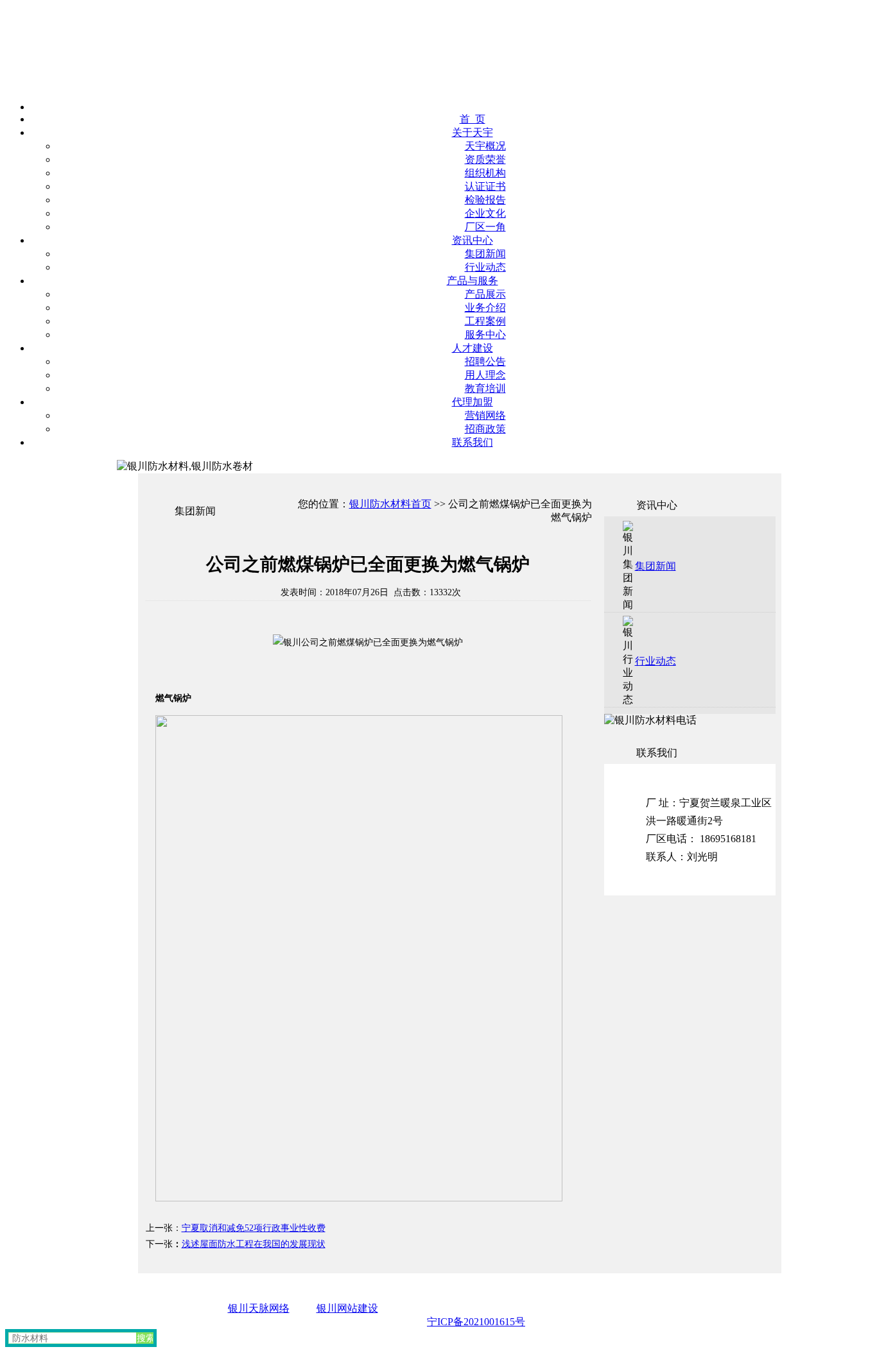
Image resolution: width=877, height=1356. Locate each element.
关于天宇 (472, 132)
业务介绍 (485, 307)
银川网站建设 (347, 1308)
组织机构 (485, 172)
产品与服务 (472, 280)
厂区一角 (485, 226)
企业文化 (485, 213)
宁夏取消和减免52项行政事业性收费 (254, 1228)
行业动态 (485, 267)
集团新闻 (485, 253)
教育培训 (485, 388)
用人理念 (485, 374)
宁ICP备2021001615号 (476, 1321)
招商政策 (485, 428)
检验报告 (485, 199)
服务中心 (485, 334)
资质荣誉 (485, 159)
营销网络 (485, 415)
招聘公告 (485, 361)
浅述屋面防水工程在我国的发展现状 (254, 1244)
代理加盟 (472, 401)
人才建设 (472, 348)
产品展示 (485, 294)
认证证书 (485, 186)
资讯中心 (472, 240)
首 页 (472, 119)
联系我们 (472, 442)
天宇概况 (485, 145)
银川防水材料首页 (390, 503)
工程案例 (485, 321)
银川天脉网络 (259, 1308)
